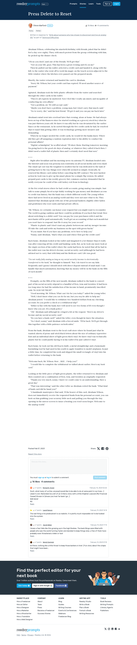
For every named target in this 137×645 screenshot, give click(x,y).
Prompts (73, 4)
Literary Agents (106, 607)
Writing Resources (86, 613)
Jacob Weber (47, 525)
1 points (39, 488)
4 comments (103, 25)
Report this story (35, 454)
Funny (31, 31)
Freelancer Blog (64, 617)
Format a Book (85, 610)
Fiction (38, 31)
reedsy (28, 4)
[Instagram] (109, 629)
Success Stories (44, 613)
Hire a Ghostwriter (24, 613)
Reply (32, 504)
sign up (41, 477)
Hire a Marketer (23, 610)
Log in (116, 4)
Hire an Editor (22, 604)
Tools (98, 4)
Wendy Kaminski (48, 542)
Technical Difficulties (50, 38)
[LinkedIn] (112, 629)
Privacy (31, 635)
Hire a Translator (23, 617)
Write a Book (84, 604)
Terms (23, 635)
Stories (83, 4)
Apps (43, 4)
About (40, 601)
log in (49, 477)
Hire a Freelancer (23, 601)
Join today (22, 586)
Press (40, 607)
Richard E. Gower (48, 488)
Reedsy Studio (85, 601)
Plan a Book (84, 607)
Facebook (60, 586)
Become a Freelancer (46, 610)
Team (40, 604)
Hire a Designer (23, 607)
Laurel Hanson (47, 510)
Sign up (107, 4)
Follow (50, 25)
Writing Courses (64, 607)
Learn (91, 4)
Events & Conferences (67, 610)
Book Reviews (105, 601)
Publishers (104, 610)
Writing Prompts (106, 604)
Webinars (62, 613)
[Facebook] (116, 629)
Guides (61, 604)
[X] (105, 629)
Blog (60, 601)
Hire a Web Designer (25, 620)
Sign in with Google (42, 586)
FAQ (18, 635)
